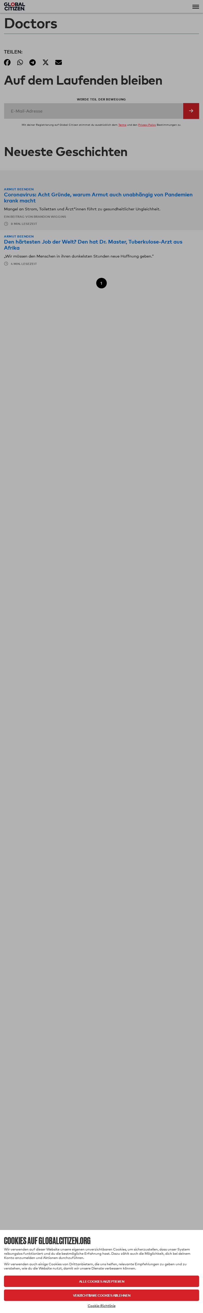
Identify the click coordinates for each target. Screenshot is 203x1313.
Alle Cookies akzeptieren (101, 1281)
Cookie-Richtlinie (102, 1306)
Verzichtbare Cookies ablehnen (101, 1295)
